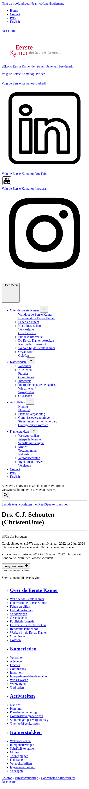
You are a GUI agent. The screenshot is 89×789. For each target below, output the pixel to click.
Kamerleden (23, 648)
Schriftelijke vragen (22, 748)
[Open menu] (44, 309)
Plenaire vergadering (23, 712)
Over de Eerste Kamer (34, 590)
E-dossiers (16, 759)
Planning (16, 708)
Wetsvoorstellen (20, 741)
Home (14, 10)
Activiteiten (22, 696)
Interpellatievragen (22, 745)
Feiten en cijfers (20, 606)
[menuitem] (25, 310)
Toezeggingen (19, 756)
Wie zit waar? (19, 680)
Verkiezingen (18, 614)
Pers (13, 18)
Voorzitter (16, 657)
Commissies (18, 669)
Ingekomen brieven (22, 767)
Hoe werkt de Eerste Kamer (28, 602)
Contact (15, 14)
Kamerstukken (26, 732)
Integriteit (16, 672)
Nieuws (15, 705)
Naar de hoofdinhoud (16, 3)
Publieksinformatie (22, 621)
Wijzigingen (18, 683)
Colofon (15, 640)
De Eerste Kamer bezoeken (28, 625)
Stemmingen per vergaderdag (29, 719)
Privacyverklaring (26, 778)
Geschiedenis (18, 617)
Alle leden (16, 661)
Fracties (15, 665)
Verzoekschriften (21, 763)
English (15, 21)
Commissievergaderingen (26, 716)
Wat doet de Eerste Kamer (27, 599)
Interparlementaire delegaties (28, 676)
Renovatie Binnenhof (24, 629)
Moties (14, 752)
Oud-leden (17, 687)
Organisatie (17, 636)
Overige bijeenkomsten (25, 723)
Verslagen (16, 771)
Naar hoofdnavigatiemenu (47, 3)
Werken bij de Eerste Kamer (28, 632)
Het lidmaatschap (21, 610)
